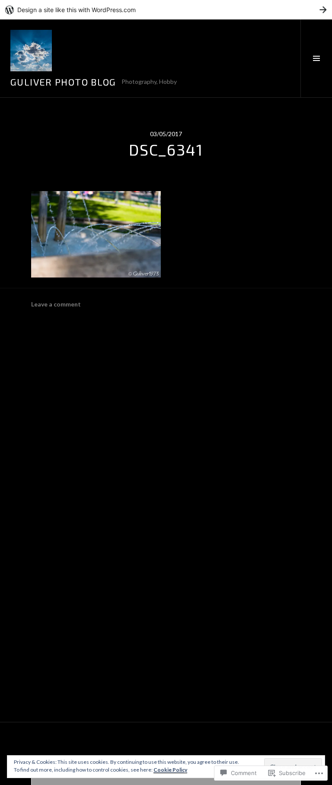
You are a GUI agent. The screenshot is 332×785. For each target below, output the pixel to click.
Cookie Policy (170, 769)
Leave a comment (56, 304)
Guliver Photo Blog (63, 81)
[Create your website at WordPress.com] (166, 9)
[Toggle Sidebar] (316, 58)
